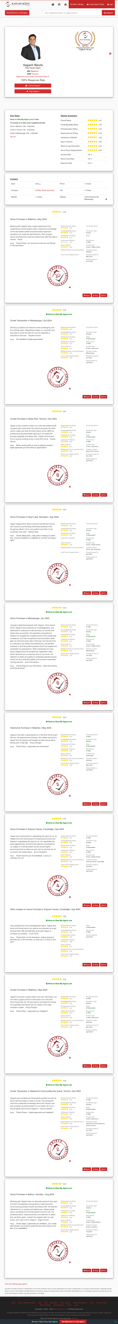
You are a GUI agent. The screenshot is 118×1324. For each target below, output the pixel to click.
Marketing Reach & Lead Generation (72, 250)
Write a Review (77, 4)
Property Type (90, 245)
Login (111, 4)
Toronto (35, 73)
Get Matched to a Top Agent (17, 13)
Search (109, 12)
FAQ (45, 1303)
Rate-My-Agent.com (60, 1309)
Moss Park (47, 76)
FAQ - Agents (65, 1303)
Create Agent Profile (96, 4)
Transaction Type (91, 231)
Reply (96, 295)
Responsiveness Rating (68, 226)
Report (87, 295)
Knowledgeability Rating (68, 231)
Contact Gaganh (34, 85)
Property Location (91, 250)
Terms (91, 1303)
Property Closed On (92, 255)
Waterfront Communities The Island (29, 76)
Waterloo (34, 71)
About (13, 1303)
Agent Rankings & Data (26, 1303)
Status (88, 235)
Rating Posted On (91, 259)
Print (104, 295)
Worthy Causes (45, 1305)
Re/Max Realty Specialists (44, 190)
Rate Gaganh (34, 91)
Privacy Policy (102, 1303)
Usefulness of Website (68, 240)
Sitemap (75, 1318)
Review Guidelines (80, 1303)
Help (39, 1303)
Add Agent (54, 1303)
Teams (68, 1305)
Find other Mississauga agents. (16, 1284)
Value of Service (66, 245)
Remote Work (59, 1305)
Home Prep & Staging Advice (70, 255)
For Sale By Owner (92, 226)
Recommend (90, 240)
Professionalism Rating (68, 235)
